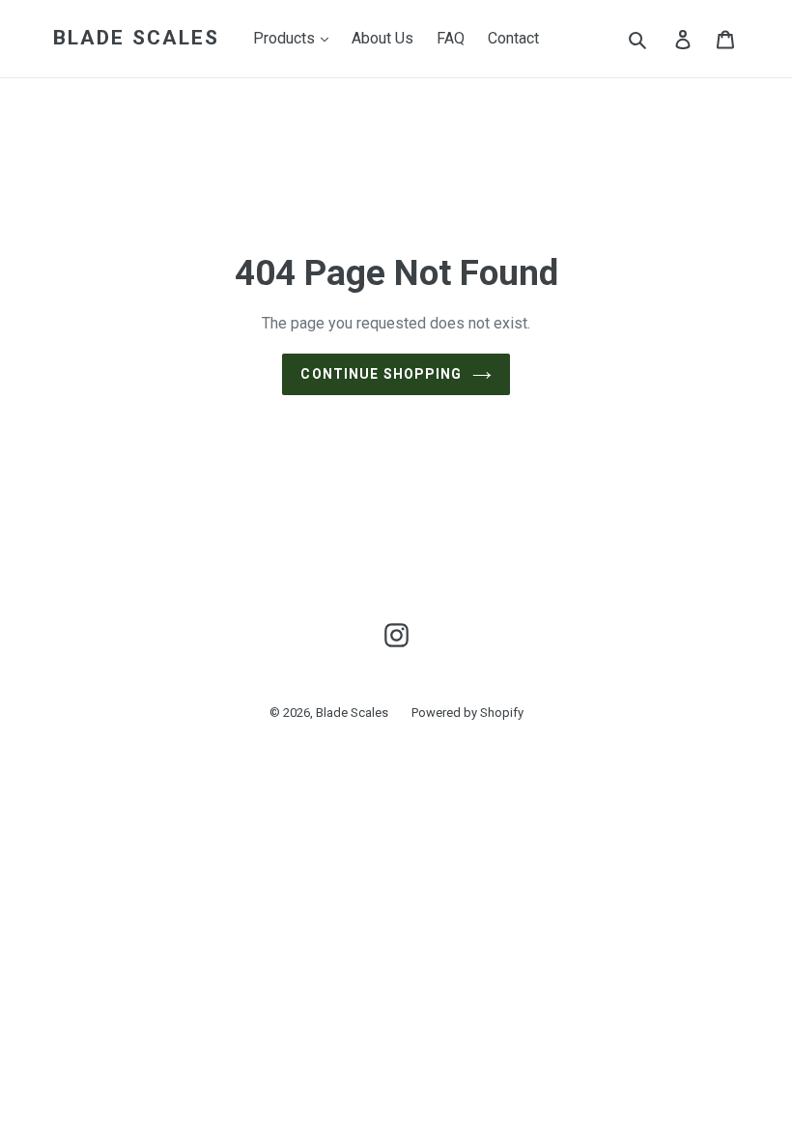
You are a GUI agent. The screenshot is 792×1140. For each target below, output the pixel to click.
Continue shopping (381, 374)
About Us (382, 38)
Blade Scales (136, 37)
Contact (513, 38)
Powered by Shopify (467, 712)
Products (286, 38)
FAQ (451, 38)
